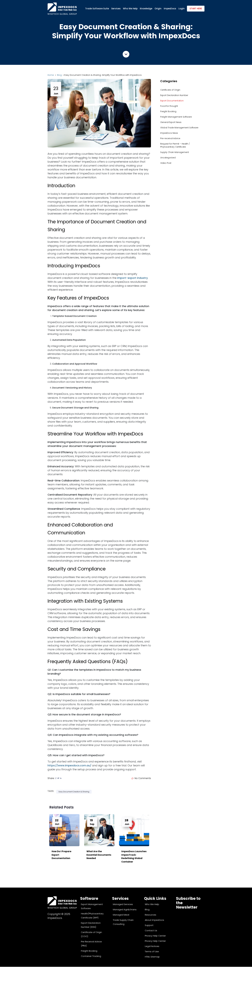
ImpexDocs (170, 8)
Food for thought (169, 106)
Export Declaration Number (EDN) (91, 924)
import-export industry (132, 278)
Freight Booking (168, 111)
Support (149, 925)
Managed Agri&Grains (124, 909)
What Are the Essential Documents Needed (98, 855)
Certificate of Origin (170, 89)
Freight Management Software (176, 116)
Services (116, 8)
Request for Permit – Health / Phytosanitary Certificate (175, 145)
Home (51, 75)
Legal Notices (152, 946)
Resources (150, 914)
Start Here (196, 8)
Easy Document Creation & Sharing (74, 791)
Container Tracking (91, 956)
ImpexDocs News (169, 133)
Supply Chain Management (174, 152)
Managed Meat (121, 914)
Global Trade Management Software (179, 127)
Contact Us (151, 930)
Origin (158, 8)
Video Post (165, 163)
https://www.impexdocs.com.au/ (69, 765)
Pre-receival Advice (170, 138)
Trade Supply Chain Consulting (123, 922)
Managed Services (123, 904)
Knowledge (146, 8)
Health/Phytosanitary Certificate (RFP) (92, 915)
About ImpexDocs (154, 920)
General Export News (170, 122)
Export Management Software (92, 906)
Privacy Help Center (155, 935)
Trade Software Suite (97, 8)
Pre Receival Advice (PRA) (91, 943)
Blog (59, 75)
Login (181, 8)
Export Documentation (172, 100)
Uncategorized (168, 157)
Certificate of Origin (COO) (91, 934)
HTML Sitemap (152, 956)
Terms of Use (152, 951)
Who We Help (130, 8)
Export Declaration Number (174, 95)
